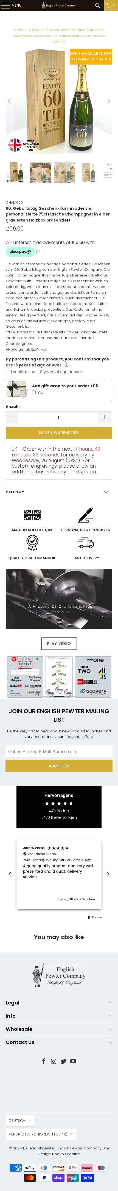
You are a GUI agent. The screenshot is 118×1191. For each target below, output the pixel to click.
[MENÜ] (2, 5)
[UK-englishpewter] (59, 5)
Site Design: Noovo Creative (73, 1151)
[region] (59, 874)
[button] (10, 874)
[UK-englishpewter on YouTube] (73, 1062)
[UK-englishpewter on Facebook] (44, 1062)
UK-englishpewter (39, 1148)
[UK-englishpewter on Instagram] (54, 1062)
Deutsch (17, 1120)
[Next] (108, 101)
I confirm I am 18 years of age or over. (47, 371)
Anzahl (12, 406)
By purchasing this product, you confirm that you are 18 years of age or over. (57, 362)
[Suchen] (97, 5)
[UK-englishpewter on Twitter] (64, 1062)
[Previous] (9, 101)
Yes (40, 392)
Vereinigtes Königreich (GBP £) (38, 1134)
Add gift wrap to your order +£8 (65, 386)
